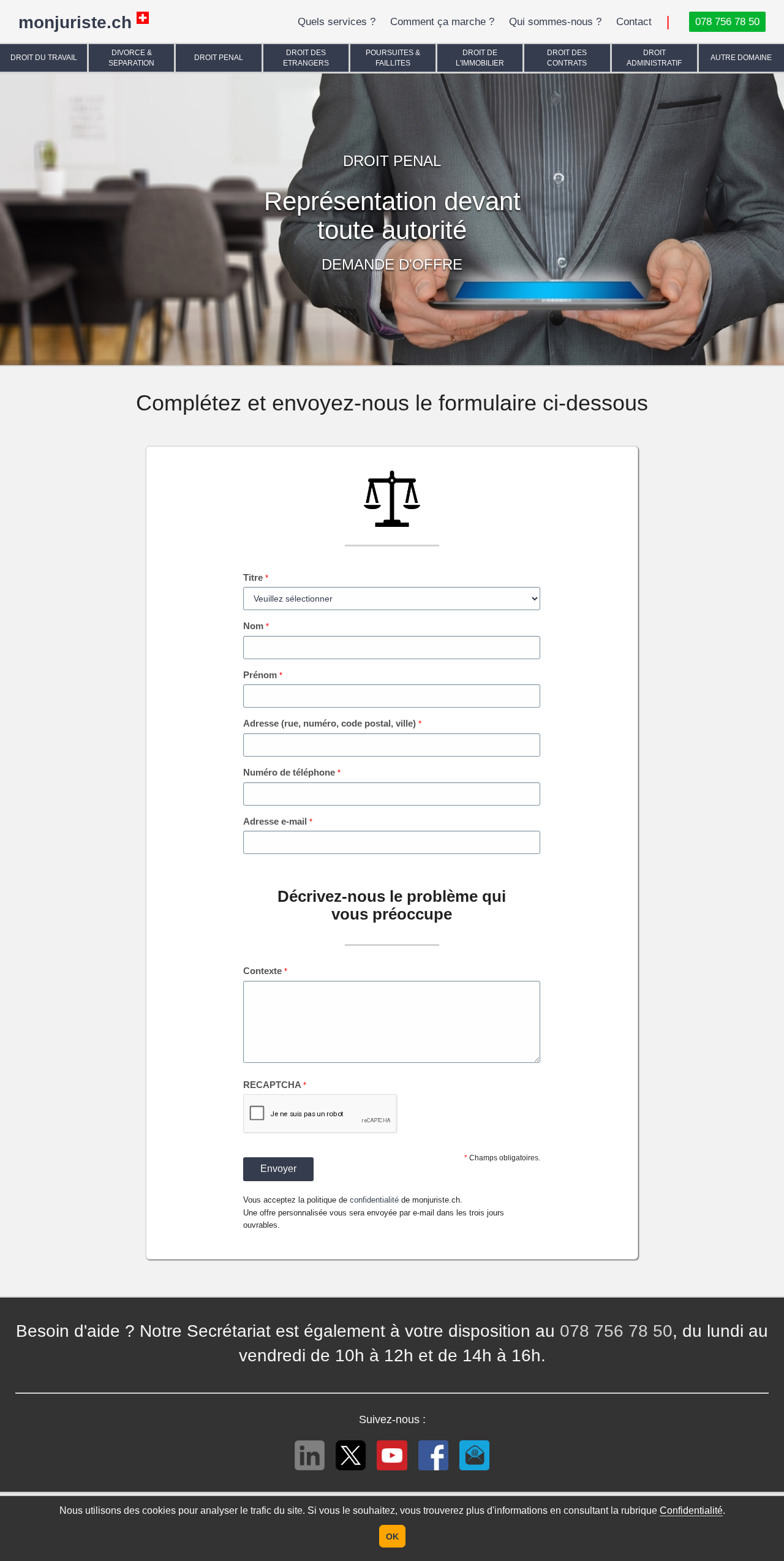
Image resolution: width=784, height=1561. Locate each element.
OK (392, 1536)
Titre (255, 577)
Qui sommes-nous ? (555, 22)
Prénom (262, 675)
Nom (256, 626)
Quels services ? (336, 22)
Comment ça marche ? (442, 22)
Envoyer (278, 1168)
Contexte (265, 971)
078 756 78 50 (616, 1330)
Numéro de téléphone (292, 772)
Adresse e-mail (277, 821)
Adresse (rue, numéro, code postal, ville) (332, 723)
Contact (634, 22)
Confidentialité (691, 1510)
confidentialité (374, 1199)
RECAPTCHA (274, 1084)
